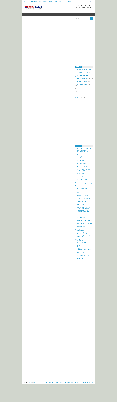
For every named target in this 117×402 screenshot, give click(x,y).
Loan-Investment (80, 243)
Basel (78, 189)
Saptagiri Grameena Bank (82, 72)
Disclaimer (51, 1)
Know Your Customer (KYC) (83, 233)
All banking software (81, 150)
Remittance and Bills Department (84, 249)
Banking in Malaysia (81, 175)
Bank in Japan (80, 156)
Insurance (79, 219)
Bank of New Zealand (81, 163)
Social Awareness (80, 254)
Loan (56, 1)
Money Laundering (81, 246)
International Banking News (83, 221)
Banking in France (81, 172)
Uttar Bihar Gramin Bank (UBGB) (84, 93)
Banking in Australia (81, 170)
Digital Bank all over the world (83, 198)
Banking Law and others (82, 179)
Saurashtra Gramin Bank (82, 81)
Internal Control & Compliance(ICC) (84, 220)
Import (78, 216)
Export (78, 202)
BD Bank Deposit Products (82, 191)
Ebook (78, 200)
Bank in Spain (80, 157)
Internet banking (80, 230)
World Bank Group (81, 259)
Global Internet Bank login (82, 210)
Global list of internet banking (83, 211)
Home (25, 1)
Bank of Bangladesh (81, 161)
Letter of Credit (80, 236)
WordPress (30, 382)
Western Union (68, 1)
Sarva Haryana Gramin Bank (83, 78)
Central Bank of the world (82, 195)
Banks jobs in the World (82, 188)
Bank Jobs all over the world (83, 159)
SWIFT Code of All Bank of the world (84, 255)
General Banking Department (83, 208)
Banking (78, 164)
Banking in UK (80, 176)
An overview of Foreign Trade (83, 153)
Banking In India (80, 173)
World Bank (61, 1)
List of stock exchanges (82, 242)
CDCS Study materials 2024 (83, 194)
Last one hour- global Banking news (84, 235)
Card (40, 1)
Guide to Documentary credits (83, 213)
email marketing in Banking (83, 201)
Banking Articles (80, 167)
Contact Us (45, 1)
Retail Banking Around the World (84, 251)
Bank (28, 1)
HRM (78, 214)
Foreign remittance (81, 205)
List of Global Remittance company (84, 240)
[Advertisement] (84, 44)
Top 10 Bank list (80, 257)
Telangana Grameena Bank (82, 87)
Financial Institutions (81, 204)
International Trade (81, 226)
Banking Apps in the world (82, 166)
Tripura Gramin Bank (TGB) (82, 90)
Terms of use (52, 382)
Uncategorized (80, 258)
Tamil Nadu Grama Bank (82, 84)
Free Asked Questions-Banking (83, 207)
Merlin (35, 382)
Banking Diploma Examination (83, 169)
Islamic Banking (80, 232)
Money (78, 245)
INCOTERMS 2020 (81, 217)
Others (78, 248)
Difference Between (81, 197)
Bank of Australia (80, 160)
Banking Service (34, 1)
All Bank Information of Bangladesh (84, 148)
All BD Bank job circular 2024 (83, 151)
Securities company (81, 252)
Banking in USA (80, 178)
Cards (78, 192)
